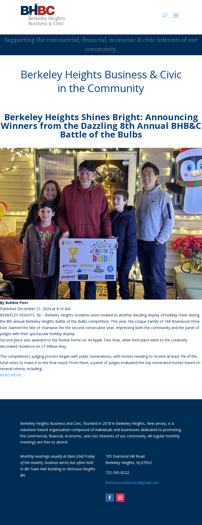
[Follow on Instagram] (120, 497)
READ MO (8, 374)
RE (19, 374)
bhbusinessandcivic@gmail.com (132, 482)
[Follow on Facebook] (109, 497)
